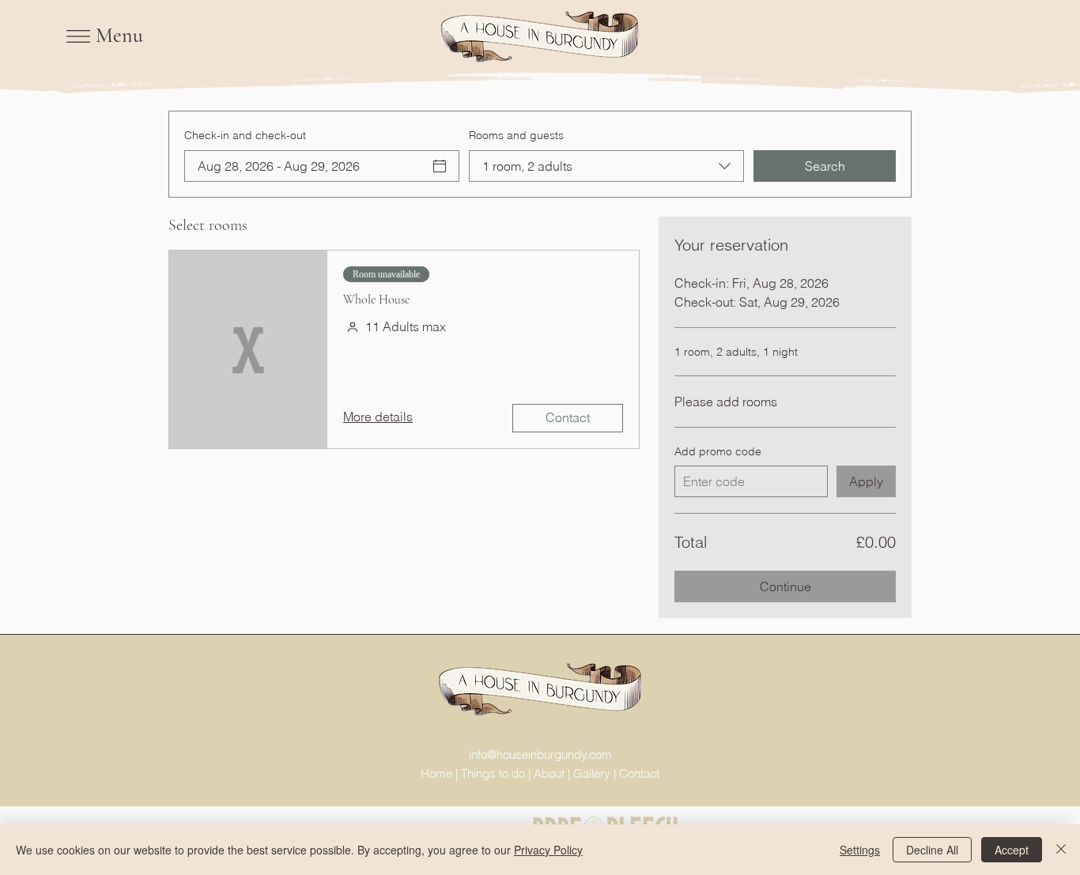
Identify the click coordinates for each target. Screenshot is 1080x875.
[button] (78, 36)
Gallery (591, 773)
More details (378, 416)
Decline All (932, 850)
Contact (568, 417)
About (549, 773)
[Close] (1061, 849)
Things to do (493, 773)
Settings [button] (860, 850)
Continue (785, 586)
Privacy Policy (548, 850)
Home (436, 773)
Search (825, 166)
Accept (1012, 850)
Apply (866, 481)
